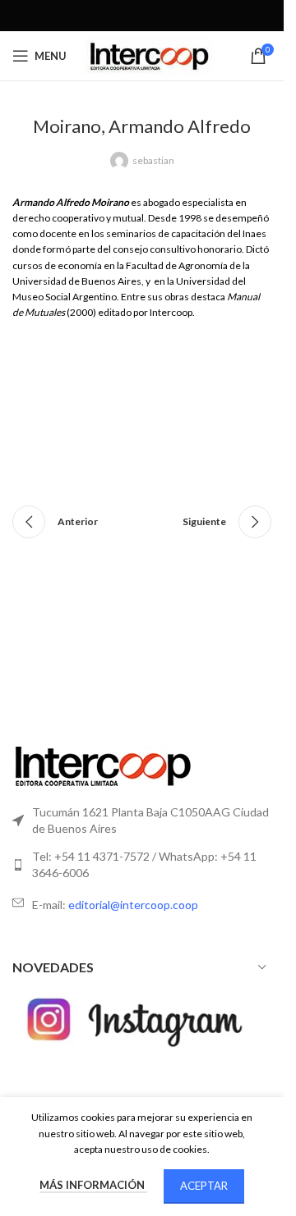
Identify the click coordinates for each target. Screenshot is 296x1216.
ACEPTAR (204, 1185)
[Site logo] (148, 54)
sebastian (153, 160)
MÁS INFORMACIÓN (93, 1184)
